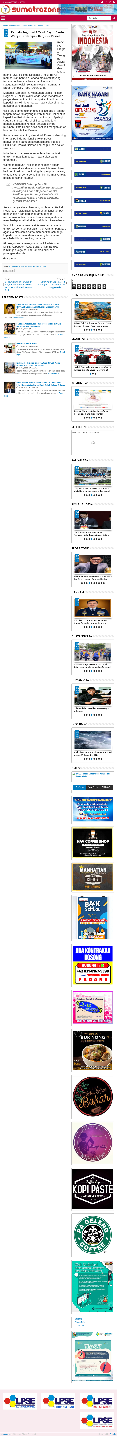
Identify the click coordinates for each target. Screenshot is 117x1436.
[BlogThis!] (7, 270)
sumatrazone (6, 1434)
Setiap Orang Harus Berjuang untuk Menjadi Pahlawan (91, 368)
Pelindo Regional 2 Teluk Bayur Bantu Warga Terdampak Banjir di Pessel (37, 34)
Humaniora (13, 266)
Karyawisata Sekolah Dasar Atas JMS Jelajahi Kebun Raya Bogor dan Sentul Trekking (92, 490)
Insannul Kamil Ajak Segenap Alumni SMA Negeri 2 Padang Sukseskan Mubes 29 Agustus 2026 (91, 412)
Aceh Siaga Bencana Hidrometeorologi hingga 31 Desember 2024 (93, 753)
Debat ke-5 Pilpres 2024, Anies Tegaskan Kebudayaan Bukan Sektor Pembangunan (91, 534)
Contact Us (79, 1325)
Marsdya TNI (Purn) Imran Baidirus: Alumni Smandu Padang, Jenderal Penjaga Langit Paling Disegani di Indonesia (84, 621)
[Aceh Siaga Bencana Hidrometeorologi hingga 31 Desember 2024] (93, 740)
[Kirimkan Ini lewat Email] (4, 270)
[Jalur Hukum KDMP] (93, 311)
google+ (110, 2)
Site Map (78, 1319)
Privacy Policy (80, 1322)
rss (114, 2)
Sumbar (43, 266)
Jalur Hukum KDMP (83, 323)
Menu (3, 17)
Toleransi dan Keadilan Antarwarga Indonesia (91, 709)
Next (73, 315)
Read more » (18, 318)
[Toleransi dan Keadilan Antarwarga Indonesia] (93, 696)
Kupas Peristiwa (25, 266)
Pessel (36, 266)
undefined (35, 309)
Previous (112, 315)
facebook (106, 2)
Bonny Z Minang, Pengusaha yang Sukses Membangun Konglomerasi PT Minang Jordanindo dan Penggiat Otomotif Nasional (92, 577)
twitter (102, 2)
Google (113, 1434)
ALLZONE (106, 787)
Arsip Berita (93, 787)
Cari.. (113, 18)
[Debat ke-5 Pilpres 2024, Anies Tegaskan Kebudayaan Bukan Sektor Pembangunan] (93, 520)
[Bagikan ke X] (10, 270)
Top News (80, 787)
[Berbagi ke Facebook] (13, 270)
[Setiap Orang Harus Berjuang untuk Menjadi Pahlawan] (93, 355)
